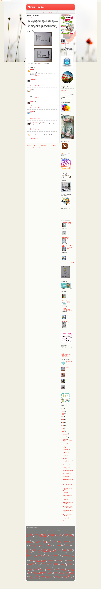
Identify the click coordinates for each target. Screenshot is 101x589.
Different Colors (30, 544)
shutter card (57, 569)
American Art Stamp (51, 534)
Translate (69, 99)
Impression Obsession (38, 552)
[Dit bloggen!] (45, 63)
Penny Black (63, 565)
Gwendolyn (32, 79)
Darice (58, 542)
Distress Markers (51, 544)
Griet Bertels (56, 550)
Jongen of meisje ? (66, 468)
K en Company (54, 554)
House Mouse (69, 551)
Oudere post (55, 145)
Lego (40, 560)
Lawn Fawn (71, 559)
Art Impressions (39, 535)
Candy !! (67, 367)
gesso (39, 550)
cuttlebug (44, 542)
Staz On (51, 572)
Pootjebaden (65, 455)
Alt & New (44, 534)
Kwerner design (64, 355)
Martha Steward (57, 561)
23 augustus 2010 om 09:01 (35, 97)
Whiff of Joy (71, 576)
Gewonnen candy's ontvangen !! (66, 465)
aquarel (62, 534)
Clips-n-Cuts (64, 308)
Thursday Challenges (68, 302)
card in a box (58, 537)
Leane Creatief (36, 560)
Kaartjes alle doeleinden (67, 444)
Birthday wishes (66, 476)
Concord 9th (39, 540)
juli (63, 520)
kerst (39, 555)
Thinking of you (66, 443)
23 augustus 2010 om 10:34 (35, 129)
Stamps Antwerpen (43, 572)
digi (36, 544)
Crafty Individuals (37, 541)
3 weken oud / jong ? (67, 471)
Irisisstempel (65, 499)
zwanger (48, 578)
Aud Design (52, 535)
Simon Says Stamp (70, 569)
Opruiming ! (63, 12)
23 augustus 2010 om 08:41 (35, 85)
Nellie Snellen (37, 564)
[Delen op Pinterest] (48, 63)
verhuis (64, 575)
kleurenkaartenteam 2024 (34, 559)
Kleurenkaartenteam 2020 (34, 557)
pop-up (48, 567)
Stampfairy (54, 10)
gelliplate (70, 549)
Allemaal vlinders (66, 482)
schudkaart (29, 569)
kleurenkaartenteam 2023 (69, 557)
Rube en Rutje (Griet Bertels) (48, 12)
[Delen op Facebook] (47, 63)
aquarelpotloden (67, 534)
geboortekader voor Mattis (69, 231)
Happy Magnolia (66, 463)
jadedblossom (30, 554)
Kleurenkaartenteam (54, 555)
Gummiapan (63, 550)
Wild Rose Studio (50, 577)
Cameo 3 (48, 537)
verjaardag (71, 575)
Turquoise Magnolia (66, 517)
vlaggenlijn (32, 576)
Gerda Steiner (29, 550)
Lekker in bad (65, 481)
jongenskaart (37, 554)
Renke (43, 568)
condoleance (46, 540)
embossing (67, 546)
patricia (31, 69)
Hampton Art (29, 551)
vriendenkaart (51, 576)
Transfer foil (61, 573)
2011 (63, 430)
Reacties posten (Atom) (37, 147)
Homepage (43, 145)
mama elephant (69, 560)
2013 (63, 427)
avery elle (57, 535)
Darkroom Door (64, 542)
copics (52, 540)
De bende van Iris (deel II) (68, 479)
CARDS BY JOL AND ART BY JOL (36, 122)
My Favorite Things (59, 563)
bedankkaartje (30, 536)
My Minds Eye (71, 563)
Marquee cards (66, 513)
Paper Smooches (69, 564)
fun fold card (34, 549)
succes (72, 572)
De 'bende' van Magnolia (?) (68, 470)
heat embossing (45, 551)
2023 (63, 411)
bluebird (60, 536)
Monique (32, 111)
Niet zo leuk (30, 18)
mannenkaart (30, 561)
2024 (63, 410)
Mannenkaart (65, 492)
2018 (63, 419)
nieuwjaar (56, 564)
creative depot (66, 541)
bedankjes (70, 535)
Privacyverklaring (61, 10)
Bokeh (73, 536)
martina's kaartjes (65, 43)
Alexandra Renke (37, 534)
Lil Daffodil (32, 101)
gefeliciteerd (60, 549)
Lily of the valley (51, 560)
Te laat (45, 573)
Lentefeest (44, 560)
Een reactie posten (32, 140)
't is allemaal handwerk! (67, 230)
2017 (63, 420)
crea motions (49, 541)
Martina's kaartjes (36, 7)
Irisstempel (70, 552)
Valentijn (53, 575)
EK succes (36, 546)
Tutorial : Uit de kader (67, 453)
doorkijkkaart (67, 544)
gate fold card (44, 549)
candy (53, 537)
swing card (30, 573)
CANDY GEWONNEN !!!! (67, 495)
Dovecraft (40, 545)
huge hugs (68, 373)
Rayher (38, 568)
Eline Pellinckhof (44, 546)
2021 (63, 414)
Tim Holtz (50, 573)
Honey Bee (59, 551)
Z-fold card (33, 578)
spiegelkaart (48, 570)
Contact (57, 12)
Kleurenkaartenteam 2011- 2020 (45, 10)
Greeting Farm (50, 550)
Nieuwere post (31, 145)
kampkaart (67, 554)
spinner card (53, 570)
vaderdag (49, 575)
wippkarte (64, 577)
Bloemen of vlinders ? (67, 467)
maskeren (65, 561)
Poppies (64, 446)
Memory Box (31, 563)
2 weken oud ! (65, 486)
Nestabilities (44, 564)
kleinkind (46, 555)
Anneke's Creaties (65, 321)
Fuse (40, 549)
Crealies (54, 541)
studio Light (66, 572)
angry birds (58, 534)
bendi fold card (37, 536)
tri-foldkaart (72, 573)
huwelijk (29, 552)
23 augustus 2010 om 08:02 (35, 75)
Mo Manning (44, 563)
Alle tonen (72, 262)
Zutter (45, 578)
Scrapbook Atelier (50, 569)
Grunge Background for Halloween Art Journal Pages (67, 310)
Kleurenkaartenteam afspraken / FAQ (34, 12)
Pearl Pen (50, 565)
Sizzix (30, 570)
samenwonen (62, 568)
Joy (43, 554)
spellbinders (41, 570)
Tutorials (35, 10)
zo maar (41, 578)
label (66, 559)
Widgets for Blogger (63, 90)
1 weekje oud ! (65, 509)
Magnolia (63, 560)
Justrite (48, 554)
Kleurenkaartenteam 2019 (69, 556)
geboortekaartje (51, 549)
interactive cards (61, 552)
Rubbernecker (48, 568)
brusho (33, 537)
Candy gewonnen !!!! (67, 473)
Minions (39, 563)
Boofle (30, 537)
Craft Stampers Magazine (65, 354)
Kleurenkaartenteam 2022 (57, 557)
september (65, 437)
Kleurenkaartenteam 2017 (44, 556)
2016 (63, 422)
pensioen (70, 565)
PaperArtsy (29, 565)
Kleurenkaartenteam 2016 (32, 556)
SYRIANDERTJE (65, 237)
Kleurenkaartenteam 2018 (56, 556)
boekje (69, 536)
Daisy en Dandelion (51, 542)
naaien (30, 564)
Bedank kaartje (66, 447)
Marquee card (51, 561)
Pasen (46, 565)
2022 (63, 413)
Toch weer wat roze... (67, 449)
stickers (61, 572)
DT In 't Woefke (58, 545)
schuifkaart (36, 569)
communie (33, 540)
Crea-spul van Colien (66, 222)
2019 (63, 417)
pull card (33, 568)
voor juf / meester (43, 576)
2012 (63, 428)
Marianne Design (40, 561)
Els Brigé (60, 546)
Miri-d (62, 351)
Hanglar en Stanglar (37, 551)
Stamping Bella (35, 572)
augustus (65, 439)
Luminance (57, 560)
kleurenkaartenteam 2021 (45, 557)
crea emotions (43, 541)
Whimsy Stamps (29, 577)
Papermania (35, 565)
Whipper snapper (42, 577)
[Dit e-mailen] (44, 63)
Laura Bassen (63, 352)
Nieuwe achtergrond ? (67, 490)
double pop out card (33, 545)
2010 (63, 431)
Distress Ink (42, 544)
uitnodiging (44, 575)
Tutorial (34, 575)
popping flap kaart (61, 567)
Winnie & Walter (58, 577)
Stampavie (58, 570)
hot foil (63, 551)
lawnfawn (31, 560)
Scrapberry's (42, 569)
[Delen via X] (46, 63)
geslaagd (34, 550)
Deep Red (70, 542)
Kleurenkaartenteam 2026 (58, 559)
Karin (31, 89)
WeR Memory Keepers (64, 576)
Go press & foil (43, 550)
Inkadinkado (53, 552)
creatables (60, 541)
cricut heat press (37, 542)
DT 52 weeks (47, 545)
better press (51, 536)
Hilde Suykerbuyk (33, 133)
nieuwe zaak (51, 564)
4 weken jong (65, 450)
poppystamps (68, 567)
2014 (63, 425)
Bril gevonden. (69, 223)
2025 (63, 408)
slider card (36, 570)
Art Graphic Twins (30, 535)
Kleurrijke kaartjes (66, 518)
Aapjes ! (67, 379)
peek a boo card (56, 565)
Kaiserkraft (61, 554)
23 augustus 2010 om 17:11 (35, 138)
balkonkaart (65, 535)
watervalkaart (56, 576)
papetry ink (42, 565)
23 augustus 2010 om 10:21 (35, 118)
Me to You (70, 561)
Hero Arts (53, 551)
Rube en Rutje (65, 493)
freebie (28, 549)
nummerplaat (62, 564)
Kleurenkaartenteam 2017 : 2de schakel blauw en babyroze (69, 386)
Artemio (45, 535)
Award (61, 535)
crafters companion (68, 540)
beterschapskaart (43, 536)
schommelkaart (69, 568)
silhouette (62, 569)
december (65, 433)
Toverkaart (56, 573)
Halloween (70, 550)
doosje (72, 544)
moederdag (49, 563)
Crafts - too (29, 541)
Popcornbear (55, 567)
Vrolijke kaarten (66, 452)
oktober (64, 436)
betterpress (55, 536)
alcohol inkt (29, 534)
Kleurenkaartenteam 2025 (46, 559)
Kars (34, 555)
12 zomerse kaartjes (69, 239)
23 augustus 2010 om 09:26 (35, 107)
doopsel (63, 544)
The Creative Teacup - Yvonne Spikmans (66, 254)
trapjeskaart (66, 573)
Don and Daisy (58, 544)
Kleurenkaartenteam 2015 (66, 555)
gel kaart (65, 549)
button (43, 537)
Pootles (62, 353)
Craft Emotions (59, 540)
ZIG (37, 578)
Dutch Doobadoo (67, 545)
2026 (63, 407)
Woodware (69, 577)
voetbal (37, 576)
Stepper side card (56, 572)
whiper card (35, 577)
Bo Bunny (64, 536)
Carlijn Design (65, 537)
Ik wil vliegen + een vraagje (68, 460)
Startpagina (29, 10)
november (65, 434)
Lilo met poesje (66, 461)
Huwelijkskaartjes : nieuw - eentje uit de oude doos (68, 507)
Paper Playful (65, 300)
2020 (63, 416)
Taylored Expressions (65, 356)
